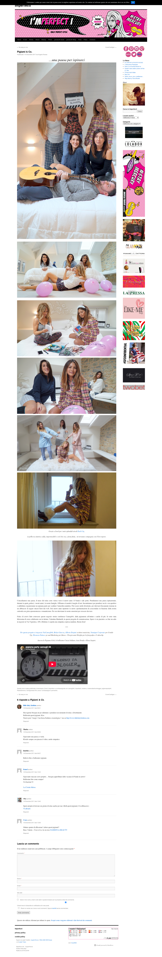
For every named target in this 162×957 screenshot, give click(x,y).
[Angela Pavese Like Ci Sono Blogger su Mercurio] (134, 273)
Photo (50, 40)
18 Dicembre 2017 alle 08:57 (32, 753)
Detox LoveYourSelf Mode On (133, 66)
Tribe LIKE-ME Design (46, 940)
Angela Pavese (42, 54)
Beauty (44, 40)
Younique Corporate (98, 632)
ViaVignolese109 (31, 690)
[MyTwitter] (134, 56)
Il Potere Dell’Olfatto (130, 72)
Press (85, 40)
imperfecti (78, 688)
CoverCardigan (110, 47)
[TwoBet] (134, 389)
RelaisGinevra (21, 690)
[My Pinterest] (131, 51)
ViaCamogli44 (48, 632)
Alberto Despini (70, 632)
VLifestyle (27, 808)
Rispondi (26, 721)
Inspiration (51, 688)
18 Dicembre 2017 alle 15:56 (32, 822)
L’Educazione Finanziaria (131, 64)
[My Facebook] (126, 51)
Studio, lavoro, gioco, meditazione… (134, 76)
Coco (25, 820)
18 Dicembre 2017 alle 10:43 (32, 772)
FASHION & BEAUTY (58, 830)
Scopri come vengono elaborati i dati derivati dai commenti (71, 920)
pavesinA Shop (71, 40)
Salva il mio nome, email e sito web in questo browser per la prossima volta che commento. (47, 900)
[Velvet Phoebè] (134, 339)
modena (84, 688)
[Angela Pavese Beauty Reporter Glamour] (134, 248)
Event (25, 40)
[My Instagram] (136, 51)
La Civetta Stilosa (29, 787)
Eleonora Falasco (39, 635)
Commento (21, 853)
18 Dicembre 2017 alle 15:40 (32, 801)
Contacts (92, 40)
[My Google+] (141, 51)
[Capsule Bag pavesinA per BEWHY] (134, 241)
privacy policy (20, 932)
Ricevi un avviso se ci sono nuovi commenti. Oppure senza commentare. (44, 908)
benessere (40, 688)
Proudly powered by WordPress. (105, 945)
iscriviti (54, 908)
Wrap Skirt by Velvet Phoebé (132, 78)
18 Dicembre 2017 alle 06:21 (32, 708)
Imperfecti (23, 5)
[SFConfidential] (134, 363)
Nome (19, 878)
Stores (31, 40)
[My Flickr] (139, 56)
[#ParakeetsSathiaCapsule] (134, 287)
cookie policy (20, 936)
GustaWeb (74, 943)
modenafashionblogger (94, 688)
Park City (81, 531)
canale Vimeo (22, 942)
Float (79, 40)
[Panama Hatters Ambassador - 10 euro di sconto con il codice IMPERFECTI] (134, 256)
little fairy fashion (29, 705)
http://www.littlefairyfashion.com (77, 718)
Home (19, 40)
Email (19, 885)
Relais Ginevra (59, 632)
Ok (133, 2)
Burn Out (127, 74)
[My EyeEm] (128, 56)
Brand (37, 40)
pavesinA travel (59, 40)
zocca (39, 690)
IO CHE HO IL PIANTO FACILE (134, 62)
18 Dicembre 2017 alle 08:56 (32, 732)
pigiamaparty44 (106, 688)
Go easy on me (22, 47)
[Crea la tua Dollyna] (134, 318)
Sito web (19, 893)
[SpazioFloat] (134, 382)
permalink (54, 690)
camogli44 (71, 688)
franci (25, 769)
